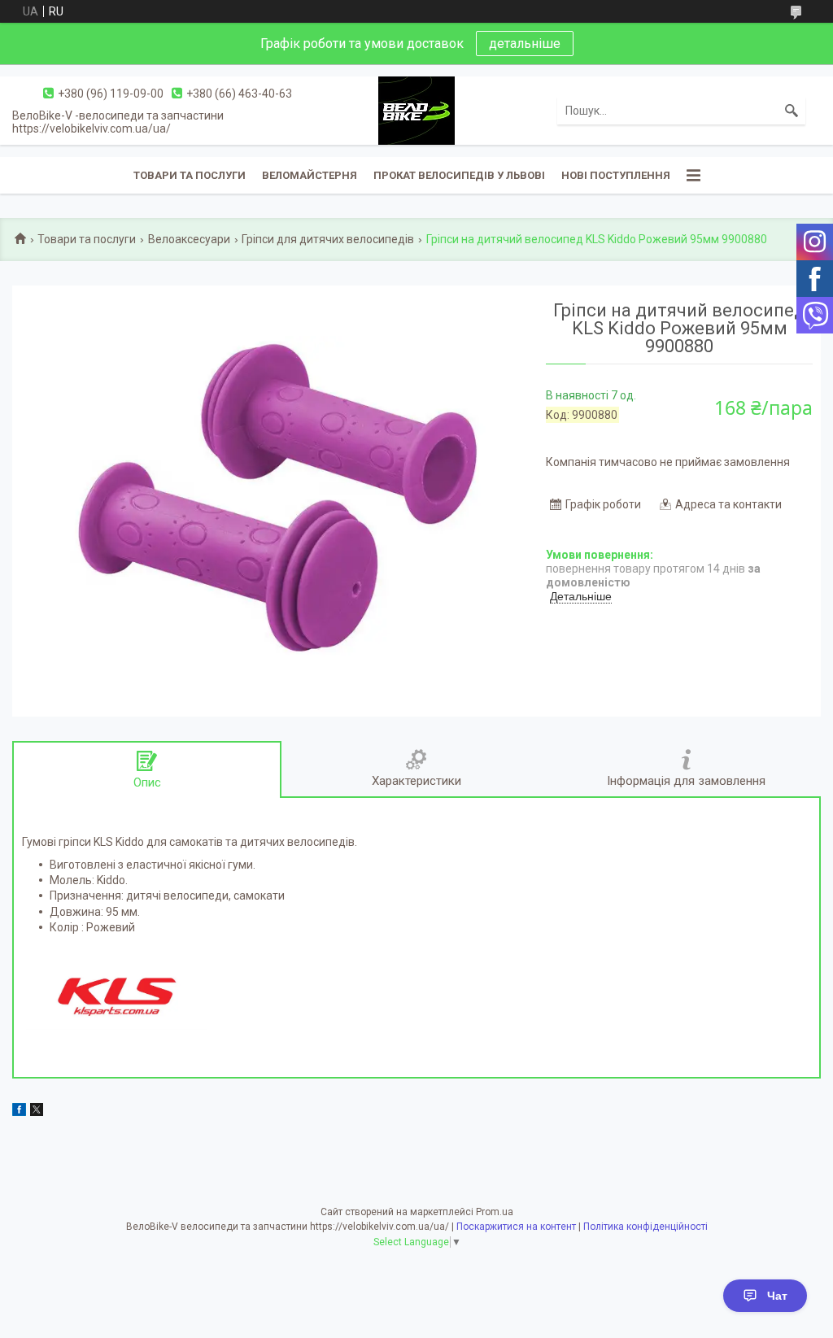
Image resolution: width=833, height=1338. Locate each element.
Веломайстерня (309, 175)
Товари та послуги (189, 175)
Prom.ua (494, 1212)
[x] (36, 1111)
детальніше (524, 43)
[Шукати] (791, 111)
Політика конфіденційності (645, 1226)
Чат (777, 1295)
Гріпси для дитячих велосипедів (328, 239)
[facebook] (19, 1111)
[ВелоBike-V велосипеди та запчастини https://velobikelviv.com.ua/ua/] (416, 109)
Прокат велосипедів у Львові (459, 175)
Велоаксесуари (189, 239)
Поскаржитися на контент (516, 1226)
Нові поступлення (615, 175)
